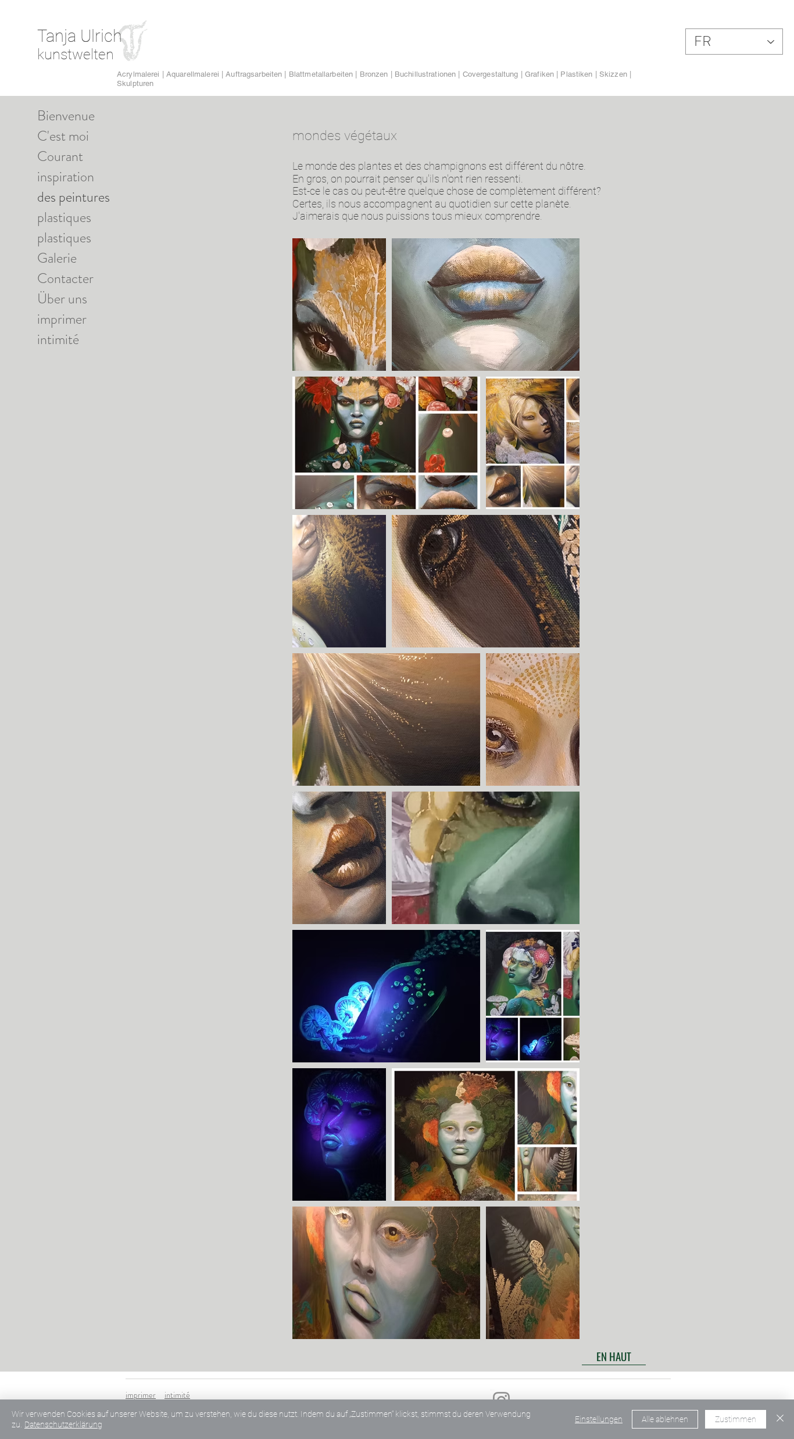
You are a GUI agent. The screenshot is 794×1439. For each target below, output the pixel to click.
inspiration (65, 177)
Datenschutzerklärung (63, 1424)
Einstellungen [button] (599, 1419)
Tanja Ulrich (79, 36)
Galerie (57, 258)
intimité (58, 339)
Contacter (65, 278)
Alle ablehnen (665, 1419)
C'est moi (63, 136)
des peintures (73, 197)
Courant (60, 156)
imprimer (62, 319)
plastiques (64, 217)
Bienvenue (66, 116)
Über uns (62, 299)
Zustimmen (735, 1419)
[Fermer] (780, 1419)
